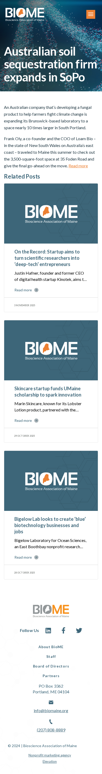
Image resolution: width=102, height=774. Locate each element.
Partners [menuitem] (51, 675)
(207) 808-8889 (51, 729)
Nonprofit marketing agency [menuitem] (50, 755)
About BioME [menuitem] (51, 647)
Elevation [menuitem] (50, 761)
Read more (78, 165)
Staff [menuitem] (51, 656)
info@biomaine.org (51, 710)
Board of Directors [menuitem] (51, 666)
